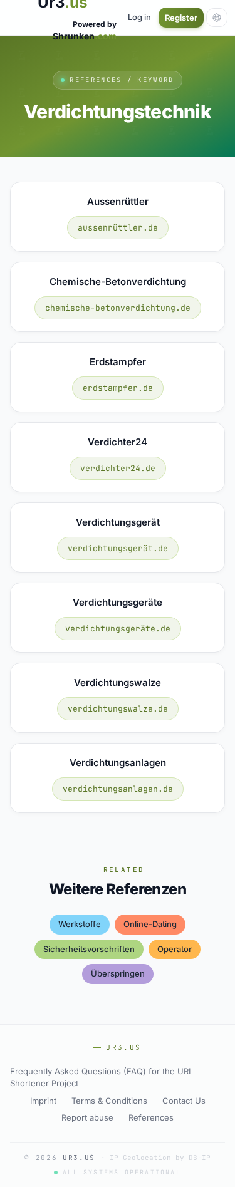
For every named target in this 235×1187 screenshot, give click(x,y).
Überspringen (118, 973)
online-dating (150, 924)
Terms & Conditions (109, 1101)
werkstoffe (79, 924)
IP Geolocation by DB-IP (160, 1157)
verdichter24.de (117, 468)
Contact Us (184, 1101)
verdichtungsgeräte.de (117, 628)
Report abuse (87, 1117)
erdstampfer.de (118, 388)
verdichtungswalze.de (118, 708)
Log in (139, 17)
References (151, 1117)
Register (181, 18)
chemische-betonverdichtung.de (118, 308)
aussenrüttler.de (118, 227)
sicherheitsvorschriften (89, 949)
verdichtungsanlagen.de (118, 789)
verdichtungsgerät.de (118, 548)
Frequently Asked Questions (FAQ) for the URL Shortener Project (101, 1077)
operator (174, 949)
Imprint (43, 1101)
